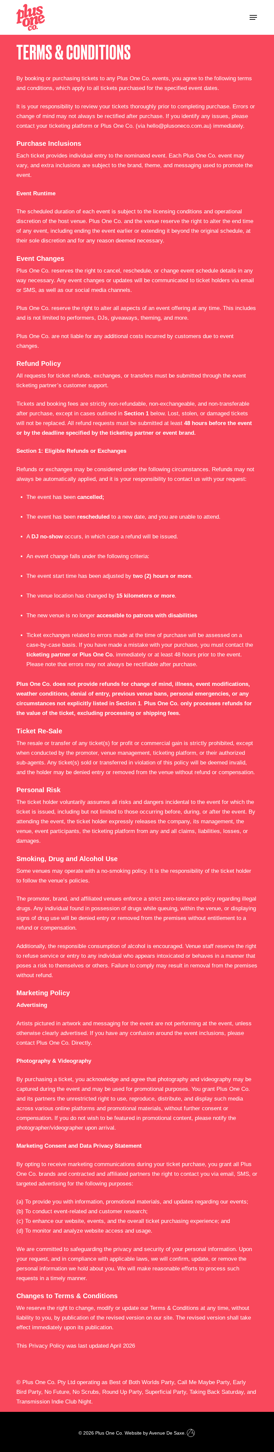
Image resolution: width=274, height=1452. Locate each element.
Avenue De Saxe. (167, 1433)
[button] (253, 17)
